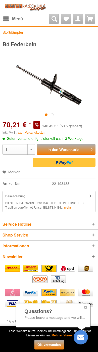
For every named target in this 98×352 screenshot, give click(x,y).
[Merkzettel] (66, 19)
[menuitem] (12, 19)
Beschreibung (15, 196)
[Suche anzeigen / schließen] (54, 19)
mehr (67, 207)
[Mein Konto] (78, 19)
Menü (17, 19)
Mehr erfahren (62, 335)
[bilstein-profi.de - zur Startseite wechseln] (25, 7)
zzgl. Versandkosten (31, 132)
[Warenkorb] (90, 19)
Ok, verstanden (49, 344)
